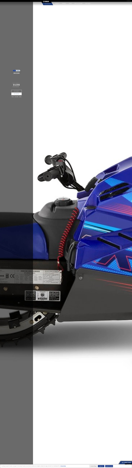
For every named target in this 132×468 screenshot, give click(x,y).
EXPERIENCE (64, 3)
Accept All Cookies (109, 466)
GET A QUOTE (16, 91)
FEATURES (16, 96)
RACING (70, 3)
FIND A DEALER (87, 3)
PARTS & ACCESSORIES (78, 3)
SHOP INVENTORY (16, 93)
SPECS (13, 96)
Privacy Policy (63, 466)
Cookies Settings (93, 466)
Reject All (101, 466)
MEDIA (20, 96)
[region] (66, 466)
